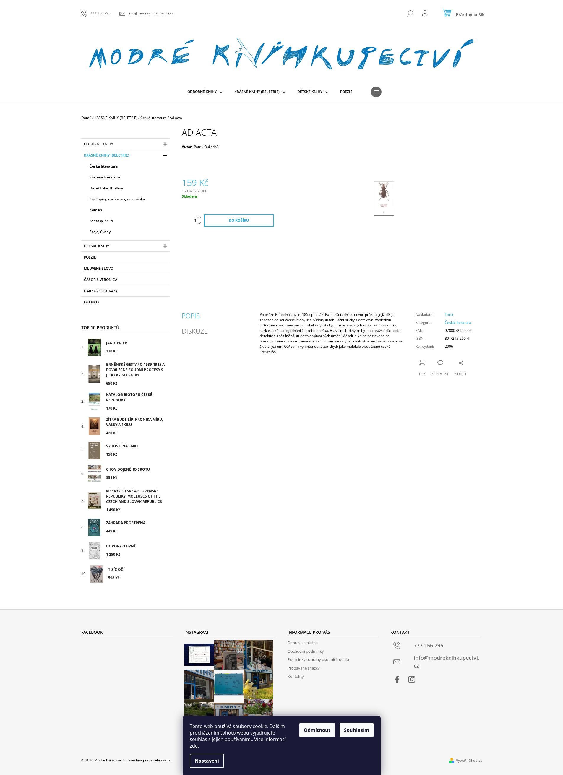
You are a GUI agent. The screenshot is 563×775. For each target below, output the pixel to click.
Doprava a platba (303, 642)
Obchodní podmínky (306, 651)
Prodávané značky (304, 668)
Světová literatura (105, 177)
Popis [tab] (191, 315)
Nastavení (207, 761)
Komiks (96, 209)
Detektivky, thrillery (106, 188)
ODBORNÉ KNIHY (98, 144)
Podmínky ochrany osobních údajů (318, 659)
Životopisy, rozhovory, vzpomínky (117, 199)
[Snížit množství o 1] (199, 223)
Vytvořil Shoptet (469, 760)
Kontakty (296, 676)
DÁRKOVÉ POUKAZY (101, 290)
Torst (449, 314)
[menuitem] (204, 92)
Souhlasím (356, 730)
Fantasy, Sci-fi (101, 220)
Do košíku (239, 220)
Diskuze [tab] (195, 330)
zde (194, 745)
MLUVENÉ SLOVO (98, 268)
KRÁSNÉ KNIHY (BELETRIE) (106, 155)
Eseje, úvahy (100, 231)
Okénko (91, 302)
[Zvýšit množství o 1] (199, 217)
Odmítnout (317, 730)
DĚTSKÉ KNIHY (96, 245)
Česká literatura (104, 166)
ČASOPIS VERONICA (100, 279)
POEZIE (90, 257)
